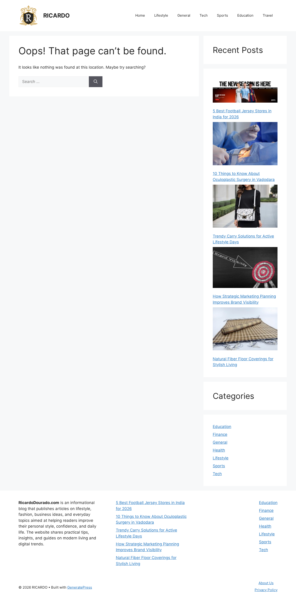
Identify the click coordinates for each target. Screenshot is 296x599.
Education (245, 15)
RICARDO (56, 15)
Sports (222, 15)
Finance (220, 434)
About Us (266, 583)
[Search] (95, 81)
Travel (268, 15)
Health (219, 450)
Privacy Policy (266, 590)
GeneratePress (79, 587)
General (183, 15)
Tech (204, 15)
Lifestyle (161, 15)
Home (140, 15)
